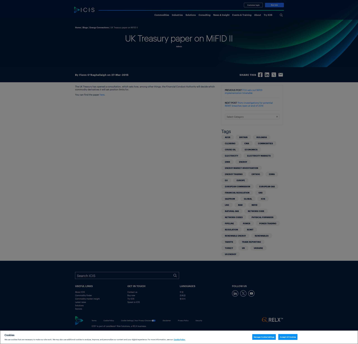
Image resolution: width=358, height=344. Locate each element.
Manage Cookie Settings (264, 337)
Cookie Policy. (179, 339)
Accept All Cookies (288, 337)
